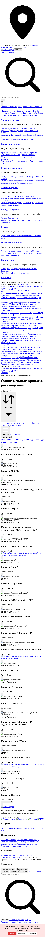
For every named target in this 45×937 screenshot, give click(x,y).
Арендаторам (6, 47)
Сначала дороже (14, 425)
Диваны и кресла (10, 120)
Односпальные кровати (10, 155)
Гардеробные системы (26, 181)
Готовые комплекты (11, 242)
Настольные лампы (29, 269)
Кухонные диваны (8, 131)
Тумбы (3, 220)
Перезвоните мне (8, 869)
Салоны (11, 52)
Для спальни (6, 161)
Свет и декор (7, 260)
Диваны (4, 128)
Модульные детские (15, 253)
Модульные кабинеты (10, 255)
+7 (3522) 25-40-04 (19, 47)
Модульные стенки (25, 183)
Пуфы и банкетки (27, 135)
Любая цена (6, 440)
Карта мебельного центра (28, 840)
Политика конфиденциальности (14, 846)
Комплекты (5, 139)
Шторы (15, 273)
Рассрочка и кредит (27, 828)
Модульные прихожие (33, 253)
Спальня (12, 107)
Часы (28, 273)
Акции (4, 830)
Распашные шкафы (26, 176)
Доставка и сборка (8, 922)
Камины (22, 273)
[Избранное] (2, 100)
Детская (25, 107)
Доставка (39, 828)
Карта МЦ (36, 45)
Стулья (4, 203)
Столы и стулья (9, 187)
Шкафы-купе (13, 176)
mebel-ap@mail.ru (13, 857)
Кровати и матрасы (11, 144)
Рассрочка (21, 922)
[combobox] (12, 97)
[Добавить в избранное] (2, 445)
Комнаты (6, 277)
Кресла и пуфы (7, 135)
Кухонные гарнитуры (24, 236)
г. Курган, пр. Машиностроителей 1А (16, 855)
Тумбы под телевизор (34, 220)
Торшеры (5, 271)
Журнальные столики (22, 198)
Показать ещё (7, 802)
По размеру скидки (24, 423)
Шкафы (4, 176)
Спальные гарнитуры (20, 161)
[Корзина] (4, 100)
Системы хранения (9, 181)
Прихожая (38, 107)
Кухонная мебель (8, 236)
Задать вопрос (22, 869)
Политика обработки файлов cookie (22, 844)
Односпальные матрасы (18, 157)
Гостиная (5, 107)
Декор (3, 273)
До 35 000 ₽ (16, 440)
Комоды (4, 218)
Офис (31, 107)
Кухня (19, 107)
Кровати (4, 153)
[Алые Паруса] (7, 50)
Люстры (14, 269)
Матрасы (4, 157)
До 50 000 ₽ (36, 440)
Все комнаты (23, 284)
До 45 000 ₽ (26, 440)
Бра (19, 269)
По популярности (8, 423)
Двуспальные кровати (28, 153)
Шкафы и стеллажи (11, 168)
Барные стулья (28, 203)
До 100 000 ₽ (13, 442)
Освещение (5, 269)
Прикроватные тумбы (16, 220)
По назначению (7, 251)
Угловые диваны (29, 128)
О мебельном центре (9, 840)
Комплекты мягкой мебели (22, 139)
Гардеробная (6, 109)
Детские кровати (28, 155)
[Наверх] (2, 804)
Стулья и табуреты (14, 203)
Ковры (9, 273)
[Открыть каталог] (2, 103)
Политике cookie (22, 930)
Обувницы (5, 222)
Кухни (4, 227)
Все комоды (13, 218)
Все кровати (13, 153)
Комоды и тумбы (10, 209)
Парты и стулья (13, 205)
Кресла (17, 135)
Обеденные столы (14, 196)
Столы (3, 196)
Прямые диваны (14, 128)
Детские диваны (23, 131)
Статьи (4, 842)
